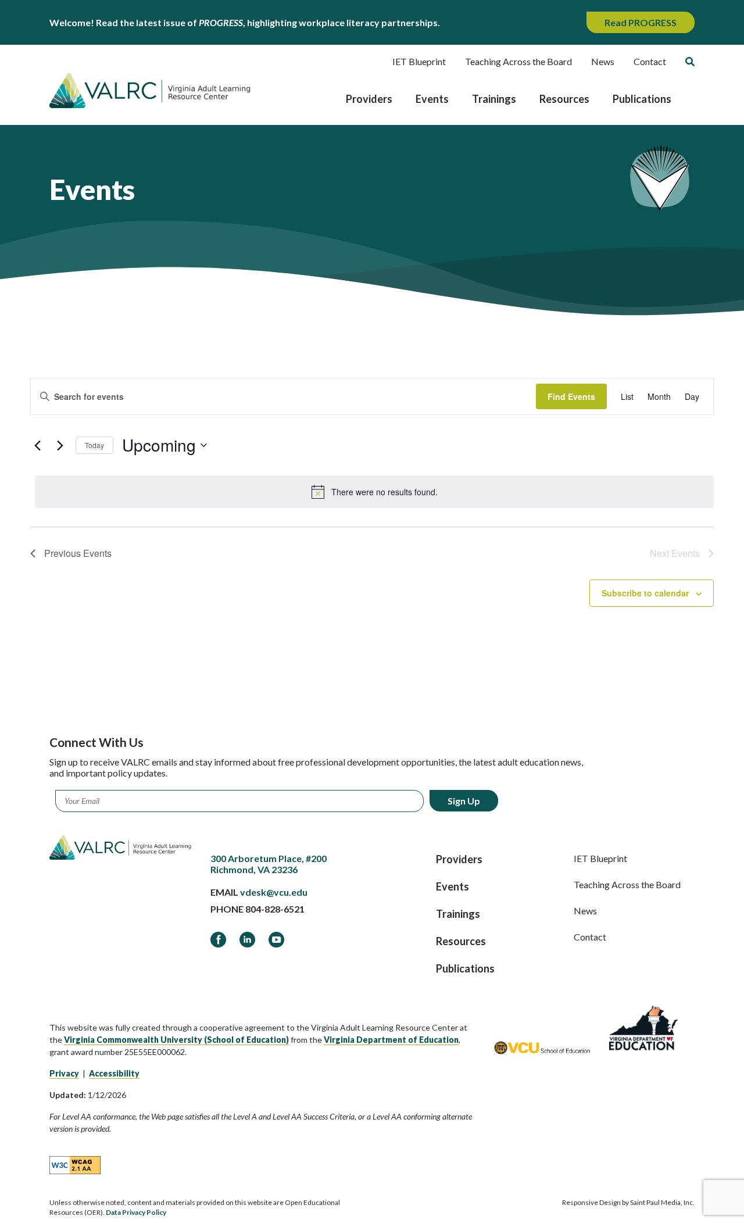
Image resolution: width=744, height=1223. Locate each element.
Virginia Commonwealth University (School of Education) (176, 1040)
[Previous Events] (37, 445)
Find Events (571, 396)
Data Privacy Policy (136, 1212)
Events (432, 98)
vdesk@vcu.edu (273, 891)
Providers (369, 98)
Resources (564, 98)
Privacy (64, 1073)
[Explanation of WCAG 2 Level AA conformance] (75, 1165)
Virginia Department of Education (391, 1040)
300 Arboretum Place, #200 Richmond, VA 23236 (268, 864)
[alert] (374, 491)
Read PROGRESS (640, 22)
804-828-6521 (275, 908)
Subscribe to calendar (645, 593)
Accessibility (114, 1073)
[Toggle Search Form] (690, 61)
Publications (642, 98)
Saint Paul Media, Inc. (662, 1202)
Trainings (494, 98)
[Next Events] (60, 445)
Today (94, 445)
